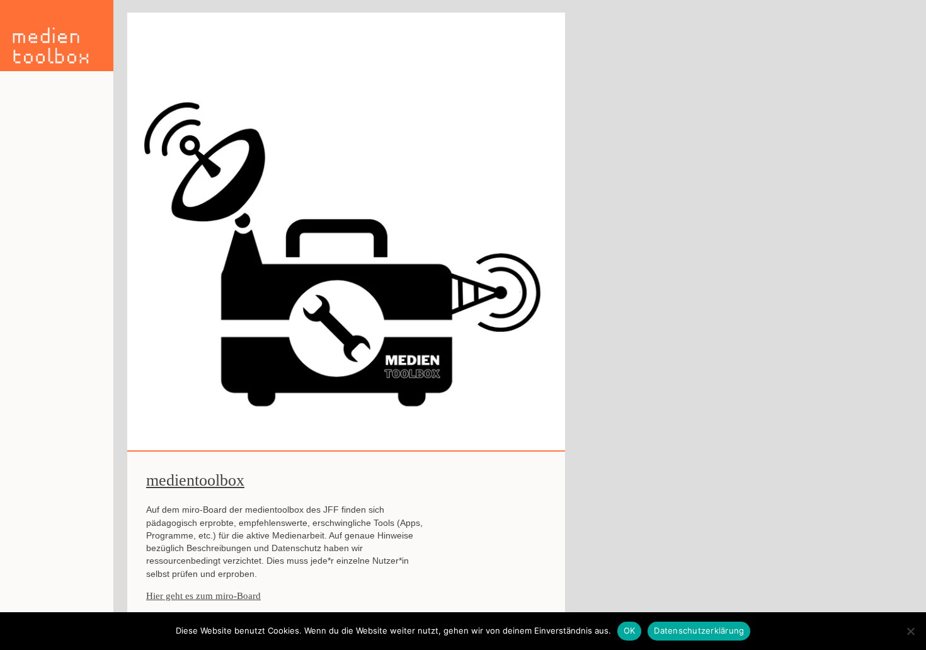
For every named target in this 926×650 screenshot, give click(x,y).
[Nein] (910, 631)
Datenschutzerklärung (699, 630)
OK (630, 630)
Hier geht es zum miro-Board (203, 596)
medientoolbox (195, 480)
